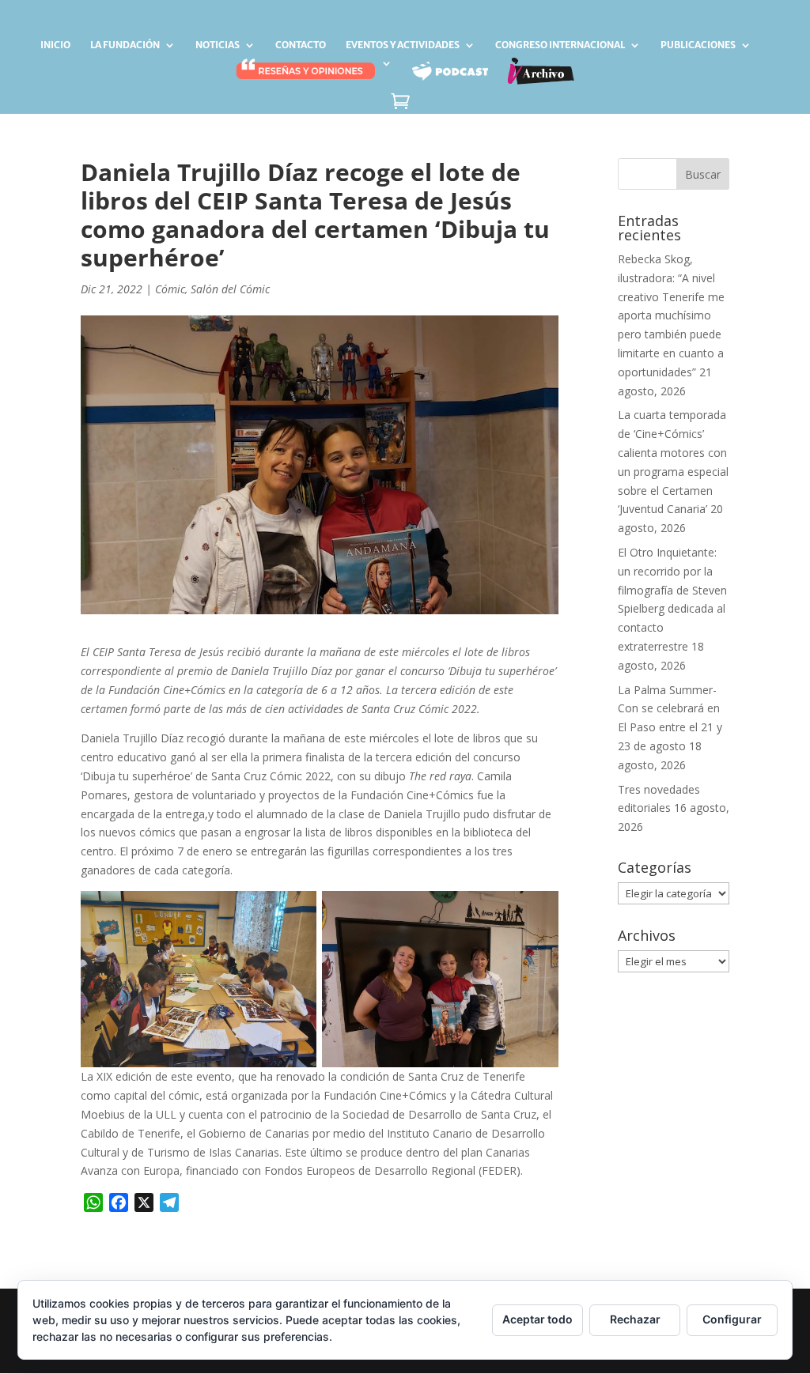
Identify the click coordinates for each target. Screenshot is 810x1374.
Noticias (217, 45)
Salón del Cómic (230, 288)
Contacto (300, 45)
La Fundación (125, 45)
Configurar (732, 1319)
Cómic (170, 288)
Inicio (55, 45)
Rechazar (635, 1319)
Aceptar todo (537, 1319)
